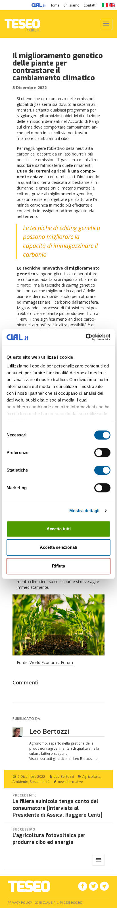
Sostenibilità (39, 781)
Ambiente (20, 781)
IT (105, 5)
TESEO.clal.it (29, 886)
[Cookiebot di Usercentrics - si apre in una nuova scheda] (85, 337)
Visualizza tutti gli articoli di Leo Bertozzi (61, 758)
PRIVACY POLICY (19, 902)
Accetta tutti (59, 528)
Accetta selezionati (58, 547)
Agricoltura (91, 776)
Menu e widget (99, 865)
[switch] (102, 452)
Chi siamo (71, 5)
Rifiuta (58, 566)
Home (54, 5)
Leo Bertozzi (64, 776)
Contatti (89, 5)
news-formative (70, 781)
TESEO (22, 23)
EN (112, 5)
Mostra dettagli (84, 510)
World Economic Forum (51, 662)
